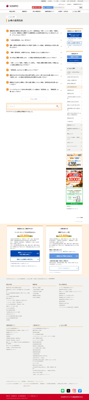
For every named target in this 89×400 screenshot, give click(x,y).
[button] (12, 11)
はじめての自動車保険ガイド (12, 328)
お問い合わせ (61, 4)
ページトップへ (79, 221)
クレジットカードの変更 (38, 340)
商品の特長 (9, 284)
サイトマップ (39, 381)
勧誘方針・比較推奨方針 (11, 396)
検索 (81, 7)
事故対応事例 (62, 301)
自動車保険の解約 (36, 351)
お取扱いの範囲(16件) (72, 80)
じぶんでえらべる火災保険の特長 (30, 383)
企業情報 (69, 4)
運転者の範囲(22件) (71, 83)
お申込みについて (72, 383)
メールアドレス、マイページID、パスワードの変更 (44, 336)
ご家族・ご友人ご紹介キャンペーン (40, 374)
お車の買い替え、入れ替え (38, 357)
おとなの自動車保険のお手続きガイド (41, 328)
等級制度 (8, 336)
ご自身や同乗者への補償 (38, 289)
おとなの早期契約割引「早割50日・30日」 (15, 304)
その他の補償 (36, 293)
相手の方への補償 (36, 287)
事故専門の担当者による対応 (65, 289)
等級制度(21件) (70, 90)
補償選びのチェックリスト (12, 332)
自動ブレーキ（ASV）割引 (12, 306)
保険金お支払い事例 (62, 383)
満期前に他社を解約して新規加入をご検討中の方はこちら (24, 266)
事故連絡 (37, 7)
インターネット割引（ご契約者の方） (14, 302)
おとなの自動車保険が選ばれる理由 (14, 316)
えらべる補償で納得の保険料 (12, 296)
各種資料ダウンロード (72, 208)
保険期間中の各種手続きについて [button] (73, 129)
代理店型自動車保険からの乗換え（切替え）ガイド (17, 330)
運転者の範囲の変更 (37, 342)
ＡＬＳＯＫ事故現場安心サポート (66, 287)
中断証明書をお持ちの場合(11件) (73, 109)
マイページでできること (73, 63)
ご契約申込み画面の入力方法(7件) (74, 97)
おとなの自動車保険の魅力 (12, 318)
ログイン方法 (36, 363)
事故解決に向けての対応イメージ (66, 297)
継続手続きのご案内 (37, 330)
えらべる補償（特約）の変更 (39, 348)
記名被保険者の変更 (37, 344)
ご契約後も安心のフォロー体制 (13, 312)
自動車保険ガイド (10, 325)
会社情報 (23, 381)
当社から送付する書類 (37, 372)
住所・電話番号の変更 (37, 338)
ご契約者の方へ (36, 325)
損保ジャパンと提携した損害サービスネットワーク (70, 291)
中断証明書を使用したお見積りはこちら (75, 39)
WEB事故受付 (62, 305)
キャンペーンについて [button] (72, 146)
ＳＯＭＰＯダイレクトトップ (12, 381)
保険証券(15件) (70, 118)
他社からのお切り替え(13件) (73, 105)
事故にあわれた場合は (37, 365)
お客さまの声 (26, 385)
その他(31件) (70, 121)
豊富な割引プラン (33, 246)
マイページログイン (58, 7)
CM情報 (8, 320)
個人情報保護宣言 (22, 396)
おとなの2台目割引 (10, 308)
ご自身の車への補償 (37, 291)
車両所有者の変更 (36, 350)
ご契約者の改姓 (36, 353)
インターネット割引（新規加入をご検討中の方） (17, 300)
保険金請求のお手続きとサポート (66, 299)
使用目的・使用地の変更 (38, 346)
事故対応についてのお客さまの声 (66, 295)
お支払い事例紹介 (36, 297)
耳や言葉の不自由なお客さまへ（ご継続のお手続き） (44, 370)
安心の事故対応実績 (10, 310)
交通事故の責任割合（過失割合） (13, 338)
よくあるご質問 (71, 68)
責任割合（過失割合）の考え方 (13, 340)
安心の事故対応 (63, 284)
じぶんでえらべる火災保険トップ (13, 383)
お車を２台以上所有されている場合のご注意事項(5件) (74, 114)
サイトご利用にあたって (32, 396)
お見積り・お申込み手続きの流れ (75, 46)
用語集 (68, 206)
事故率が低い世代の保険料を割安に (14, 287)
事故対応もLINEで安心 (64, 303)
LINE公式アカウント (10, 314)
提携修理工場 (62, 293)
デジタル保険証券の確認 (38, 334)
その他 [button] (68, 149)
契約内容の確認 (36, 332)
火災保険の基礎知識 (51, 383)
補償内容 (35, 284)
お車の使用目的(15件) (72, 86)
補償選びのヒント (10, 334)
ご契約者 (49, 7)
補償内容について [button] (71, 125)
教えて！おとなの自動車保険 (12, 345)
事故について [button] (70, 133)
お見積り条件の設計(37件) (73, 77)
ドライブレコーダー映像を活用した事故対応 (69, 307)
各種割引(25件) (70, 93)
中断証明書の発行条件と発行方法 (40, 355)
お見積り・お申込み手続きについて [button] (73, 73)
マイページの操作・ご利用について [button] (73, 138)
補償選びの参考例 (36, 295)
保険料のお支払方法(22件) (73, 101)
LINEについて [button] (70, 142)
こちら (31, 111)
